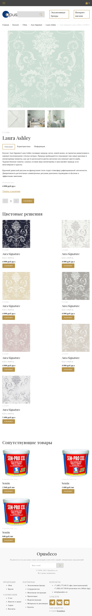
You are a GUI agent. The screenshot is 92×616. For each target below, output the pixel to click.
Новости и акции (14, 602)
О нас (10, 598)
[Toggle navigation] (3, 3)
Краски (10, 589)
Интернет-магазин (80, 14)
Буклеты (30, 607)
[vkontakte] (60, 603)
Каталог (15, 25)
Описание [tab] (9, 147)
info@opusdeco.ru (60, 592)
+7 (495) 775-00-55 (61, 585)
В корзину (28, 201)
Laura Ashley (51, 25)
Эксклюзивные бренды (58, 14)
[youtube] (67, 603)
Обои (25, 25)
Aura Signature (36, 25)
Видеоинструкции (34, 600)
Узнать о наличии (11, 191)
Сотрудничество (33, 589)
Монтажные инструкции (36, 593)
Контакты (11, 609)
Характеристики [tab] (23, 146)
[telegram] (52, 603)
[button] (88, 3)
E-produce (61, 611)
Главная (5, 25)
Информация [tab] (39, 146)
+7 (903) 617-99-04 (61, 588)
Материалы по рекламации (37, 603)
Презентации (32, 596)
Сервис (10, 605)
